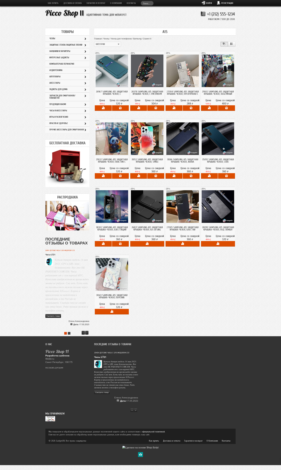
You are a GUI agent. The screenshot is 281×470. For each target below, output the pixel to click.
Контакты (131, 3)
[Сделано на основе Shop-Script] (140, 447)
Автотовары (54, 76)
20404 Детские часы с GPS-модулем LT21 (60, 250)
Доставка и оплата (72, 3)
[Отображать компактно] (224, 44)
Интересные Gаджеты (59, 57)
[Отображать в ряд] (232, 44)
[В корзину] (120, 108)
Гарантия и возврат (96, 3)
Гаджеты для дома (58, 89)
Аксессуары (54, 83)
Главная (98, 38)
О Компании (116, 3)
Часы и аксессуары (58, 110)
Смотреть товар (53, 316)
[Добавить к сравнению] (103, 108)
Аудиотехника (55, 70)
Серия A (147, 38)
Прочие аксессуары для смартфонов (66, 129)
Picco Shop (64, 12)
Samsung (137, 38)
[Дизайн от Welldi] (140, 454)
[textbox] (147, 3)
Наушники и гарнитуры (59, 51)
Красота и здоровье (58, 123)
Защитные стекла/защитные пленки (65, 45)
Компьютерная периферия (61, 64)
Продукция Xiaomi (57, 104)
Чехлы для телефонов (121, 38)
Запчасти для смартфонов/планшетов (62, 96)
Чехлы (106, 38)
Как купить (53, 3)
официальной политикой (153, 431)
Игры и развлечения (58, 117)
